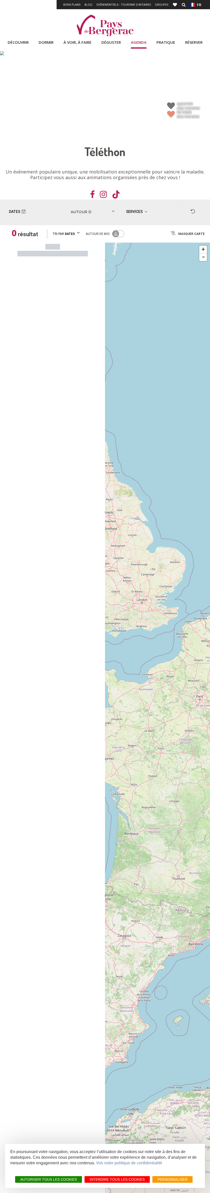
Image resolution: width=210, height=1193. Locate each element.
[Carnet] (175, 4)
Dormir (46, 42)
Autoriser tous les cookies (48, 1179)
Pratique (165, 42)
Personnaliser (172, 1179)
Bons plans (71, 4)
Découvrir (18, 42)
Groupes (161, 4)
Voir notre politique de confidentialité (129, 1163)
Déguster (111, 42)
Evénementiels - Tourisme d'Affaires (124, 4)
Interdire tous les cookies (117, 1179)
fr (198, 4)
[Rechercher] (184, 4)
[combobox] (80, 212)
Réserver (194, 42)
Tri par (63, 234)
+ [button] (203, 249)
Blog (88, 4)
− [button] (203, 257)
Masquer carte (191, 234)
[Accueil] (105, 25)
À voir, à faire (77, 42)
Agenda (138, 42)
